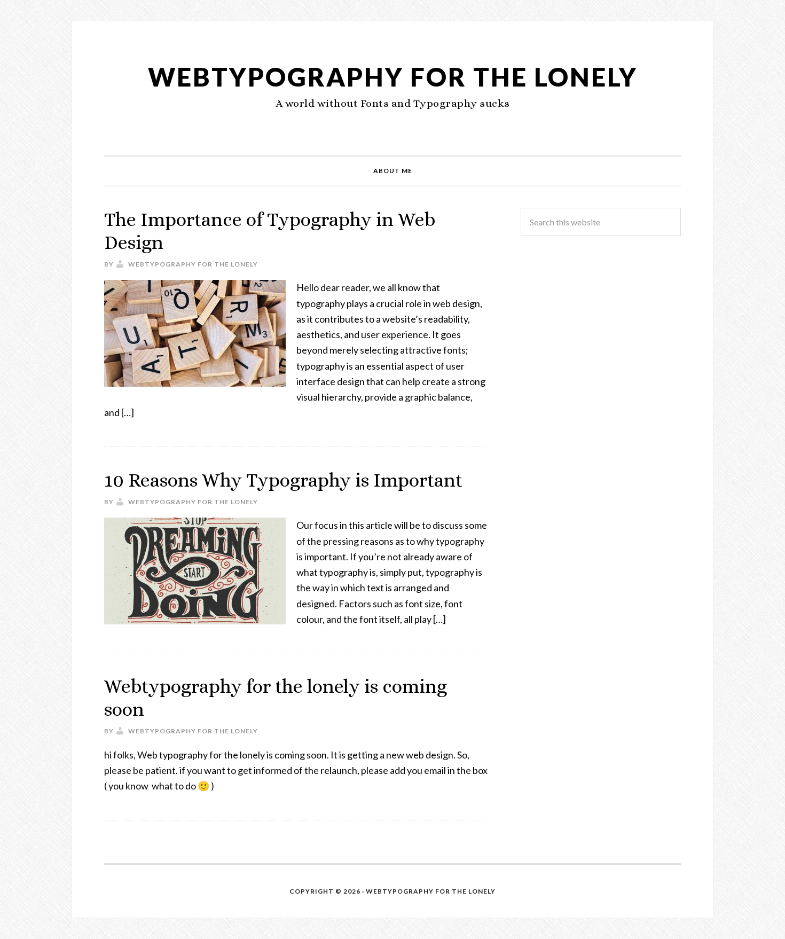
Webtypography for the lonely (393, 76)
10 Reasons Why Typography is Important (283, 480)
